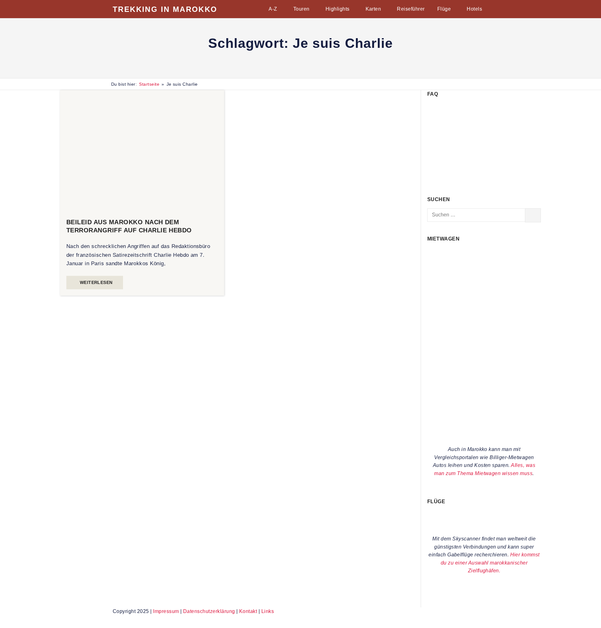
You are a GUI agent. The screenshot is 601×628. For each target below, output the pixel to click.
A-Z (273, 9)
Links (267, 611)
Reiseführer (410, 9)
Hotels (474, 9)
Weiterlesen (96, 282)
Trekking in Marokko (165, 9)
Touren (301, 9)
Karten (373, 9)
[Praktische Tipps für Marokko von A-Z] (484, 178)
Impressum (166, 611)
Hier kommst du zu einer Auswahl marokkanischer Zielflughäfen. (490, 562)
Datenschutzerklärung (209, 611)
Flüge (444, 9)
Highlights (338, 9)
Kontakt (248, 611)
